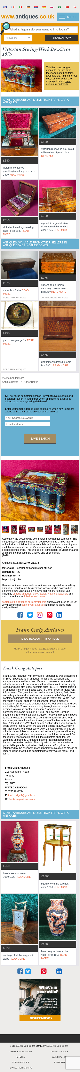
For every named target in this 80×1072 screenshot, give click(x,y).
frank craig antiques (40, 629)
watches (52, 593)
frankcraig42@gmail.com (22, 795)
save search (40, 438)
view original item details (58, 83)
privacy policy (59, 1051)
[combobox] (18, 38)
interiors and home (34, 596)
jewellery (63, 593)
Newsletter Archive (20, 1068)
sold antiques (20, 1062)
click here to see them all (40, 652)
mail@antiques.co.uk (55, 1046)
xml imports (59, 1057)
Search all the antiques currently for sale (24, 602)
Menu (71, 17)
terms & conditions (20, 1051)
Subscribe (60, 1062)
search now (62, 37)
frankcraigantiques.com (22, 799)
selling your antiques (33, 604)
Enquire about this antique (40, 638)
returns (20, 1057)
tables (43, 593)
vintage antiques (22, 593)
